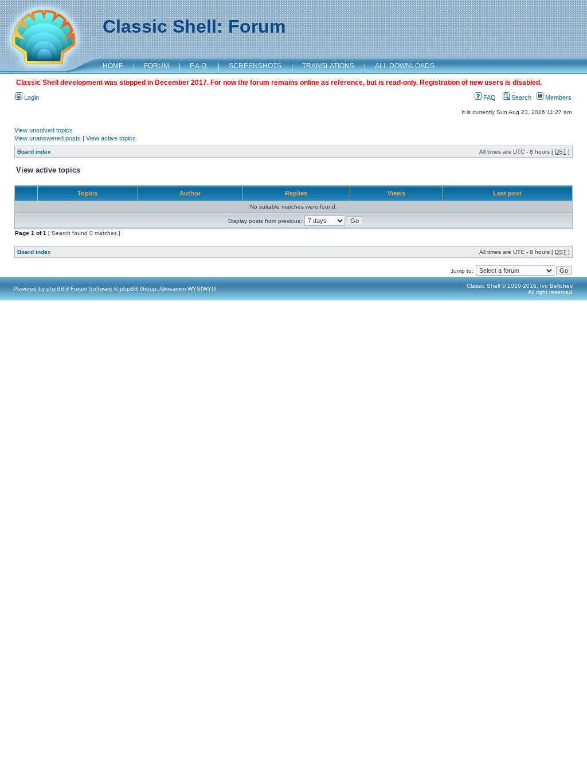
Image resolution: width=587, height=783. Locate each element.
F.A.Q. (199, 66)
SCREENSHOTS (255, 66)
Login (30, 97)
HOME (113, 66)
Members (557, 97)
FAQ (489, 97)
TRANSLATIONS (328, 66)
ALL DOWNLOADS (405, 66)
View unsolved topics (43, 130)
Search (520, 97)
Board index (34, 151)
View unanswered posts (47, 138)
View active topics (111, 138)
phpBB (55, 288)
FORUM (156, 66)
